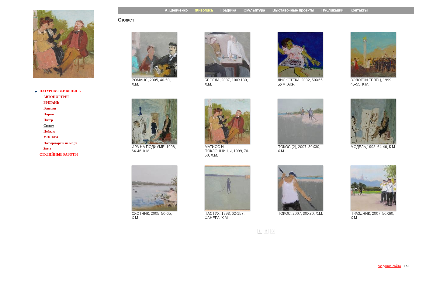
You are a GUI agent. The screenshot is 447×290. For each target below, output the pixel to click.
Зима (47, 148)
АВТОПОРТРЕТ (56, 97)
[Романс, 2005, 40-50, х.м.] (154, 76)
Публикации (332, 10)
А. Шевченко (176, 10)
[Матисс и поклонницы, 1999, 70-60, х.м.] (227, 142)
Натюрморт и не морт (60, 143)
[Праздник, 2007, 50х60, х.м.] (373, 209)
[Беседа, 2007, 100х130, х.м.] (227, 76)
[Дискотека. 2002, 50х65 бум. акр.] (300, 76)
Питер (48, 120)
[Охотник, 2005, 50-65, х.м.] (154, 209)
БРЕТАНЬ (51, 102)
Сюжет (48, 125)
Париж (48, 114)
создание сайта (389, 266)
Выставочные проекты (293, 10)
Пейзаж (49, 131)
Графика (228, 10)
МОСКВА (50, 137)
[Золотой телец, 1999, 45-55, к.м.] (373, 76)
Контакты (359, 10)
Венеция (49, 108)
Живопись (204, 10)
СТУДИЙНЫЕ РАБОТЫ (59, 154)
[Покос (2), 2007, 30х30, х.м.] (300, 142)
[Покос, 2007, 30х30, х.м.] (300, 209)
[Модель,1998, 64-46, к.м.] (373, 142)
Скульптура (254, 10)
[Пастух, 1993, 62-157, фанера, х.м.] (227, 209)
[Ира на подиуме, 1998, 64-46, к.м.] (154, 142)
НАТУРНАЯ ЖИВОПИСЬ (60, 91)
